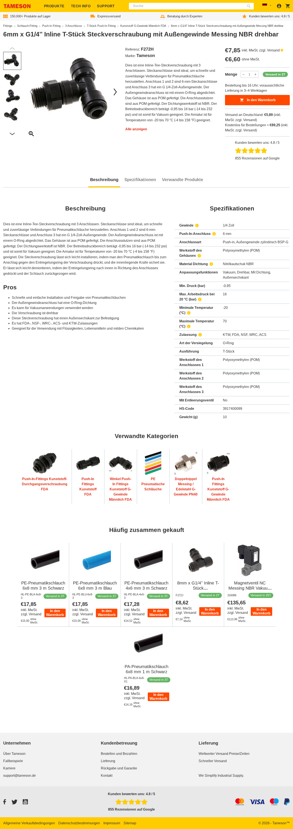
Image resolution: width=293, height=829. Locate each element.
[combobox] (191, 6)
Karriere (9, 768)
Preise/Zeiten (239, 753)
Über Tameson (14, 753)
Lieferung (108, 761)
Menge (231, 74)
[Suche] (250, 6)
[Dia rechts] (31, 92)
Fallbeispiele (13, 761)
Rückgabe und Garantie (119, 768)
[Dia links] (115, 92)
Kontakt (106, 775)
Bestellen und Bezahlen (119, 753)
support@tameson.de (19, 775)
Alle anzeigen (136, 129)
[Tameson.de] (17, 6)
